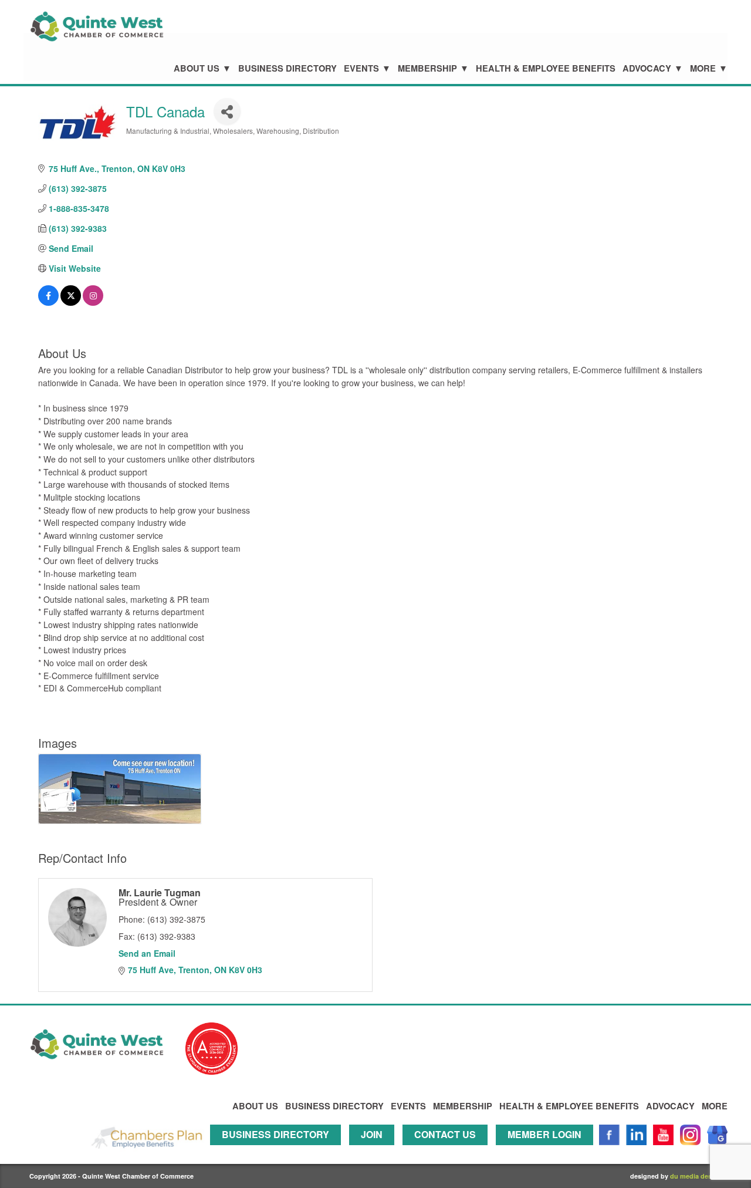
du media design (696, 1176)
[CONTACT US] (447, 1150)
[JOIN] (374, 1150)
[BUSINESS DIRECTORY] (278, 1150)
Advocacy (647, 68)
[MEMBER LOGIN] (547, 1150)
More (703, 68)
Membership (427, 68)
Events (361, 68)
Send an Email (147, 953)
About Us (196, 68)
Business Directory (287, 68)
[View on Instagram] (93, 302)
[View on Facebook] (48, 302)
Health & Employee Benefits (545, 68)
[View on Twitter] (70, 302)
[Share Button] (227, 111)
